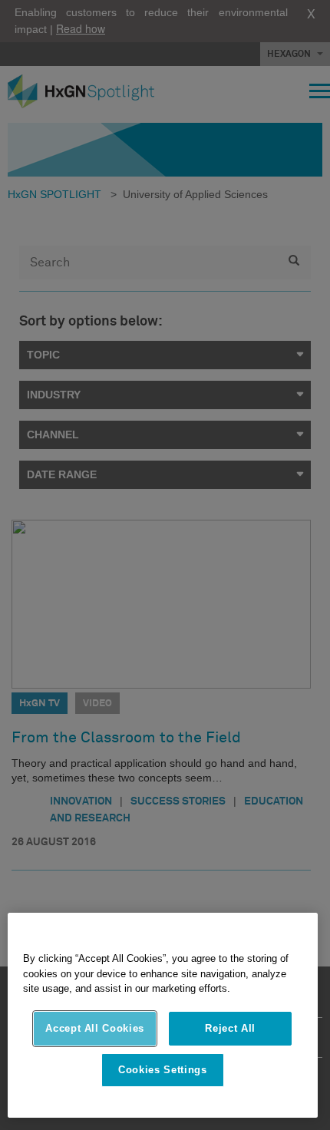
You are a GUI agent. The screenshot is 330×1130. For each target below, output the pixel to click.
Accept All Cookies (94, 1028)
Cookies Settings (162, 1069)
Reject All (230, 1028)
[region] (163, 1015)
